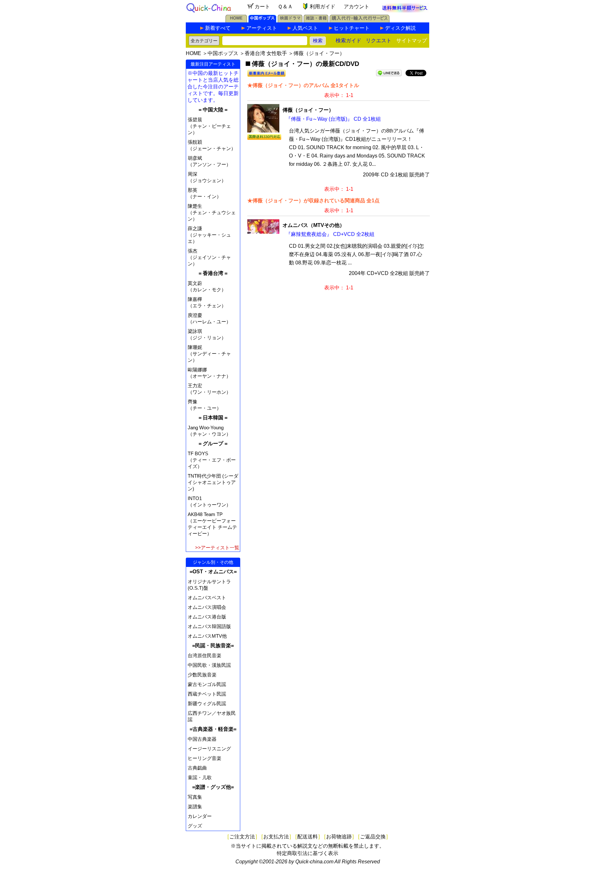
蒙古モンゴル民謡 (207, 684)
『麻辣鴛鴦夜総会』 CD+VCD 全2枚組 (330, 234)
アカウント (356, 6)
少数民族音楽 (202, 674)
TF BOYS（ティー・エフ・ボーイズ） (212, 460)
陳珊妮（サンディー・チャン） (209, 353)
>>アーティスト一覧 (217, 547)
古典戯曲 (197, 768)
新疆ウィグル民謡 (207, 703)
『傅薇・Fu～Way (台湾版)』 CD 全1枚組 (333, 119)
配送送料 (307, 836)
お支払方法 (276, 836)
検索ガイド (348, 40)
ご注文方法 (242, 836)
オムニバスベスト (207, 597)
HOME (193, 53)
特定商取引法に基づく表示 (307, 853)
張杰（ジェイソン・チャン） (209, 257)
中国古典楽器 (202, 739)
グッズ (195, 825)
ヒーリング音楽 (204, 758)
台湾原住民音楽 (204, 655)
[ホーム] (236, 20)
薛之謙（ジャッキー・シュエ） (209, 235)
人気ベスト (305, 28)
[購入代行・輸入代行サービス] (360, 20)
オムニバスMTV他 (207, 636)
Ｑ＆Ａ (285, 6)
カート (262, 6)
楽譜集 (195, 806)
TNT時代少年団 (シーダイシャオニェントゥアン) (213, 482)
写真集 (195, 797)
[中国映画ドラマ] (290, 20)
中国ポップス (223, 53)
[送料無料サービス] (405, 10)
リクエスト (378, 40)
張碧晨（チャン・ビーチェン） (209, 126)
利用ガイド (322, 6)
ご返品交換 (373, 836)
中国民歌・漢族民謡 (209, 665)
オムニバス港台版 (207, 616)
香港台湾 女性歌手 (266, 53)
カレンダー (200, 816)
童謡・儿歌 (200, 777)
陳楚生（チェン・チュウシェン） (212, 212)
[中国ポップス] (262, 20)
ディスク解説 (400, 28)
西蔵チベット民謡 (207, 694)
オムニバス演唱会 (207, 607)
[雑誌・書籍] (316, 20)
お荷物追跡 (339, 836)
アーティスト (261, 28)
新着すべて (218, 28)
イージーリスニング (209, 748)
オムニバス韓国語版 (209, 626)
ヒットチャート (352, 28)
